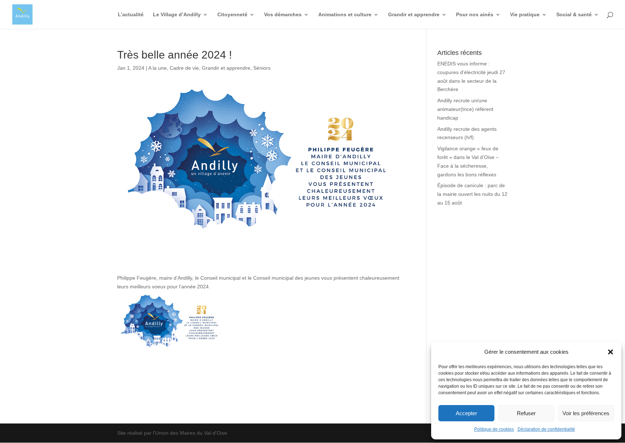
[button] (610, 352)
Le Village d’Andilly (177, 14)
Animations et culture (344, 14)
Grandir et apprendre (413, 14)
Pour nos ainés (474, 14)
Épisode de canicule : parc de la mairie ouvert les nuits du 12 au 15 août (472, 194)
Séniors (262, 68)
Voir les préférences (585, 413)
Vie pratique (525, 14)
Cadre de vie (184, 68)
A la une (157, 68)
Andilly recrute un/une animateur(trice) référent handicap (465, 109)
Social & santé (574, 14)
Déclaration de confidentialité (546, 429)
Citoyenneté (232, 14)
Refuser (526, 413)
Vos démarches (283, 14)
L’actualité (131, 14)
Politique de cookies (494, 429)
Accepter (466, 413)
